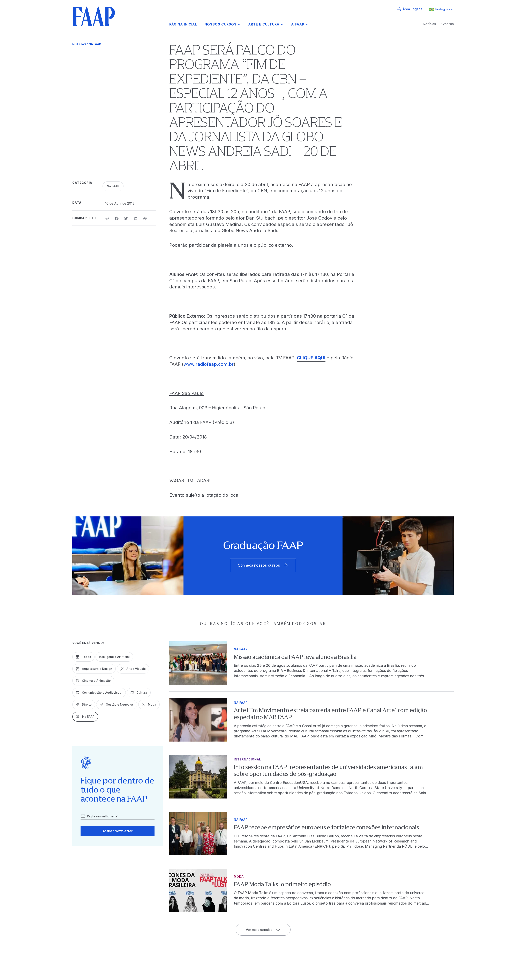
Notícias (429, 24)
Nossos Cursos (220, 24)
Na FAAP (95, 44)
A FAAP (297, 24)
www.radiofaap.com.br (208, 364)
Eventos (447, 24)
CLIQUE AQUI (311, 357)
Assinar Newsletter (118, 831)
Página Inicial (183, 24)
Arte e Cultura (263, 24)
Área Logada (412, 9)
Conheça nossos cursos (259, 565)
